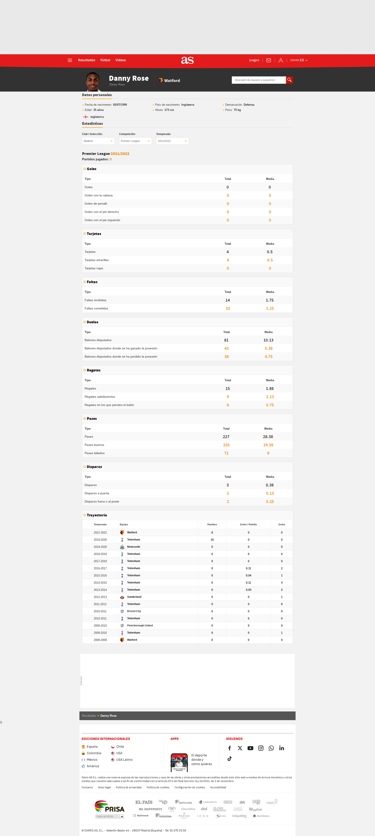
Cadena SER (227, 802)
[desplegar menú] (70, 60)
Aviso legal (104, 787)
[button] (110, 817)
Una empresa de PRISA (109, 806)
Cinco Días (187, 809)
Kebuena (253, 809)
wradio (173, 809)
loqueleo (221, 816)
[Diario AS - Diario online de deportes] (187, 60)
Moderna (140, 815)
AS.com (242, 802)
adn (256, 802)
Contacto (87, 787)
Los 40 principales (163, 802)
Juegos (254, 60)
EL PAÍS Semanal (219, 809)
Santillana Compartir (208, 802)
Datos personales (97, 95)
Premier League (130, 141)
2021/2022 (164, 141)
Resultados (86, 60)
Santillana (183, 802)
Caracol (272, 802)
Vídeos (120, 60)
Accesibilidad (218, 787)
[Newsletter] (268, 60)
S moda (202, 816)
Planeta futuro (234, 809)
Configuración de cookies (189, 787)
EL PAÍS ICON (184, 816)
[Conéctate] (280, 60)
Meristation (239, 816)
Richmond (270, 809)
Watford (88, 141)
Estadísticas (92, 124)
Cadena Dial (203, 809)
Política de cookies (158, 787)
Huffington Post (150, 809)
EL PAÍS (143, 802)
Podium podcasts (164, 816)
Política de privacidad (128, 787)
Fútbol (105, 60)
